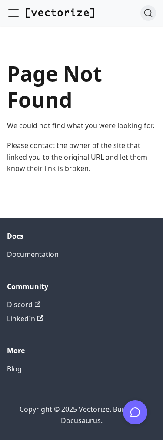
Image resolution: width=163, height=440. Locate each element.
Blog (14, 369)
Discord (20, 304)
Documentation (33, 254)
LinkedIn (21, 318)
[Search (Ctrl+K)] (148, 13)
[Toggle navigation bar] (13, 13)
